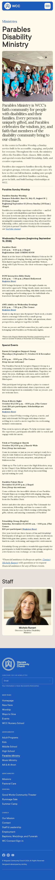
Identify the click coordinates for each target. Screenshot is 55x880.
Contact (6, 823)
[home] (9, 6)
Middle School (9, 747)
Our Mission (8, 818)
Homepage (8, 701)
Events (5, 719)
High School (8, 751)
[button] (47, 6)
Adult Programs (10, 738)
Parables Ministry (11, 756)
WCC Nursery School (13, 723)
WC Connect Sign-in (12, 841)
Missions (6, 779)
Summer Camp (9, 804)
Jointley (24, 864)
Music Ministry (9, 760)
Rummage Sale (9, 799)
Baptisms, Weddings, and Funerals (20, 836)
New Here (7, 705)
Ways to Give (9, 714)
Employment (8, 832)
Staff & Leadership (11, 827)
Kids (4, 742)
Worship (6, 710)
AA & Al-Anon (9, 765)
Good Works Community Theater (19, 795)
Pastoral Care (9, 784)
